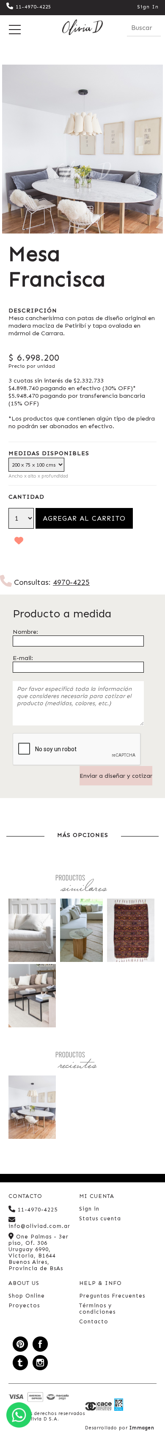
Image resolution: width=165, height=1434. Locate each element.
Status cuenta (100, 1218)
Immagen (141, 1428)
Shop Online (26, 1296)
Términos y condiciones (97, 1308)
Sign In (148, 7)
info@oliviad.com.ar (39, 1226)
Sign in (89, 1209)
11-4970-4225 (33, 7)
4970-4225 (71, 582)
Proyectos (24, 1305)
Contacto (93, 1321)
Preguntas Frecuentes (112, 1296)
